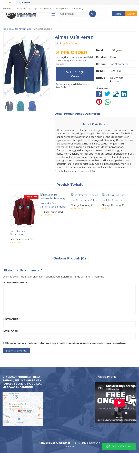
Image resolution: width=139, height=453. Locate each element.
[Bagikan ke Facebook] (100, 95)
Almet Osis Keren (74, 37)
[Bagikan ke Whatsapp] (108, 103)
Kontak (26, 2)
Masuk (118, 13)
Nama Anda (10, 318)
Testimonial (45, 8)
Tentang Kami (61, 8)
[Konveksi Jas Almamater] (23, 210)
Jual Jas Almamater (113, 200)
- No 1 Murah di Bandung (69, 442)
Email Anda (10, 330)
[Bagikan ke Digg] (116, 95)
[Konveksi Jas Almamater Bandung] (54, 196)
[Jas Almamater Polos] (84, 194)
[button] (92, 13)
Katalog (33, 8)
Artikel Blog (77, 8)
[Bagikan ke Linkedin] (125, 95)
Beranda (7, 8)
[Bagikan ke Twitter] (108, 95)
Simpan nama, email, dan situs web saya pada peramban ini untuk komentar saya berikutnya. (66, 343)
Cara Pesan (20, 8)
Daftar (131, 13)
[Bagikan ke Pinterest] (100, 103)
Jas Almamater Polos (83, 200)
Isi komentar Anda (15, 282)
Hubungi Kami (76, 74)
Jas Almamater (23, 29)
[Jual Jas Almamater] (114, 194)
